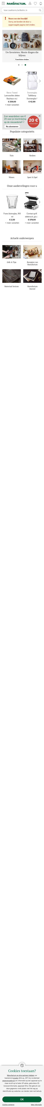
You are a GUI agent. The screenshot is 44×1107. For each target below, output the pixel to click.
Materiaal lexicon (11, 286)
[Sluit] (39, 116)
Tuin (11, 155)
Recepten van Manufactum (32, 263)
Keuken (32, 155)
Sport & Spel (32, 177)
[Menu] (3, 3)
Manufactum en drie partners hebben (20, 1075)
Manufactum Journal (32, 287)
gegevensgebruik (8, 1081)
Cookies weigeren (8, 1105)
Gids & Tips (11, 262)
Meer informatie (36, 1105)
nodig (16, 1078)
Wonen (11, 177)
